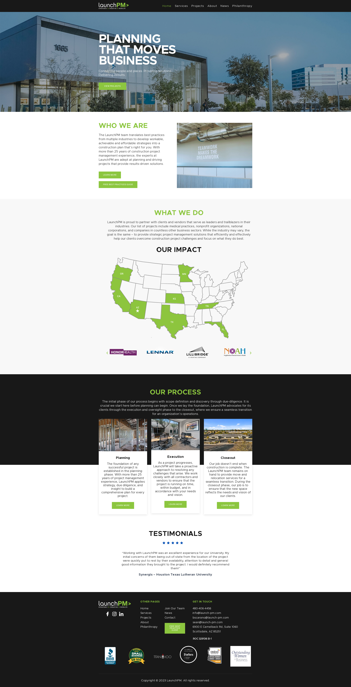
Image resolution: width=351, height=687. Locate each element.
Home (166, 6)
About (212, 6)
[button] (107, 353)
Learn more (123, 505)
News (224, 6)
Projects (197, 6)
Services (181, 6)
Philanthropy (242, 6)
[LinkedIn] (121, 614)
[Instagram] (114, 614)
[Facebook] (107, 614)
